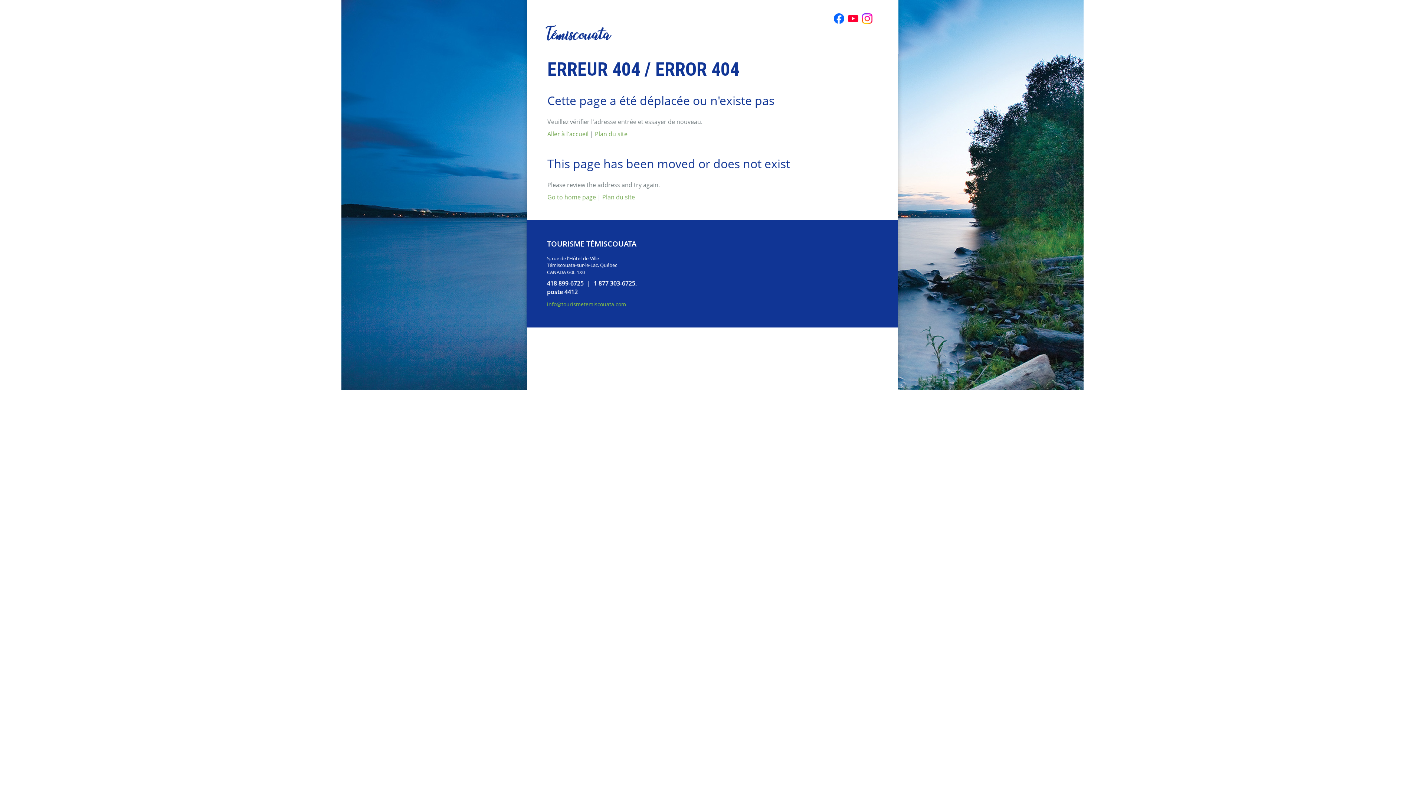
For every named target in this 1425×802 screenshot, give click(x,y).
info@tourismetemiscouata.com (586, 304)
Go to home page (571, 197)
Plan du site (611, 134)
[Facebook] (839, 19)
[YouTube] (853, 19)
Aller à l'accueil (568, 134)
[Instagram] (867, 19)
